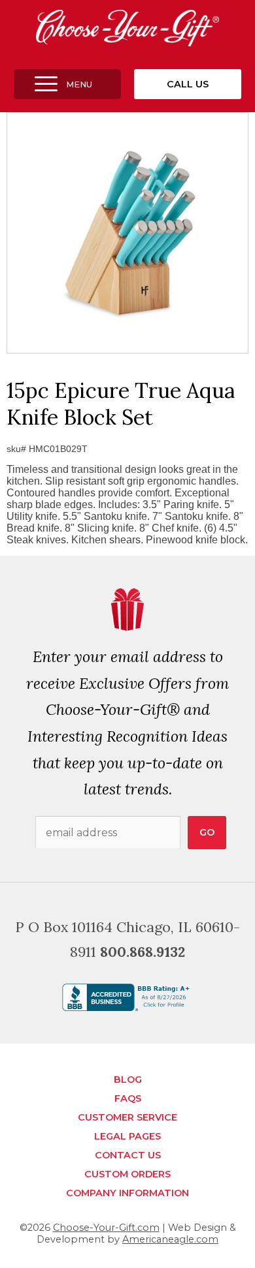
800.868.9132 (142, 952)
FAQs (127, 1098)
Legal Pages (127, 1136)
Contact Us (128, 1155)
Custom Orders (127, 1174)
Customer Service (127, 1117)
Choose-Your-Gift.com (106, 1227)
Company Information (127, 1193)
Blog (128, 1079)
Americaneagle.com (170, 1239)
